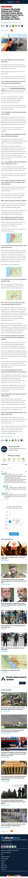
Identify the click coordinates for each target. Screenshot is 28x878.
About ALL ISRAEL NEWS (6, 852)
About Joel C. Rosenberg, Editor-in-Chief (10, 850)
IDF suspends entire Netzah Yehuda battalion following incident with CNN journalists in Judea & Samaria (13, 802)
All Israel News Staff (5, 22)
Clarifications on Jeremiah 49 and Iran (10, 670)
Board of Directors (5, 856)
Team (2, 854)
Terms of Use (4, 865)
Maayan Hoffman (4, 651)
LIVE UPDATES (9, 436)
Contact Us (3, 869)
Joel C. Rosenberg (5, 757)
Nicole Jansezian (4, 560)
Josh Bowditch (4, 672)
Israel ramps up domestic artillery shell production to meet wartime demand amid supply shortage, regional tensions (13, 778)
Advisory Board (4, 858)
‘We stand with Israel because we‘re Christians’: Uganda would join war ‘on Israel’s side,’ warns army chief (14, 581)
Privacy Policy (4, 867)
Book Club (3, 860)
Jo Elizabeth (3, 628)
